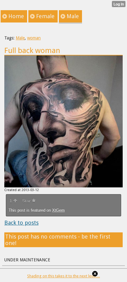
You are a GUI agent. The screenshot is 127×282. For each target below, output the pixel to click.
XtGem (58, 210)
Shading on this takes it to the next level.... (63, 276)
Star (27, 200)
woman (34, 37)
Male (20, 37)
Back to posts (21, 222)
